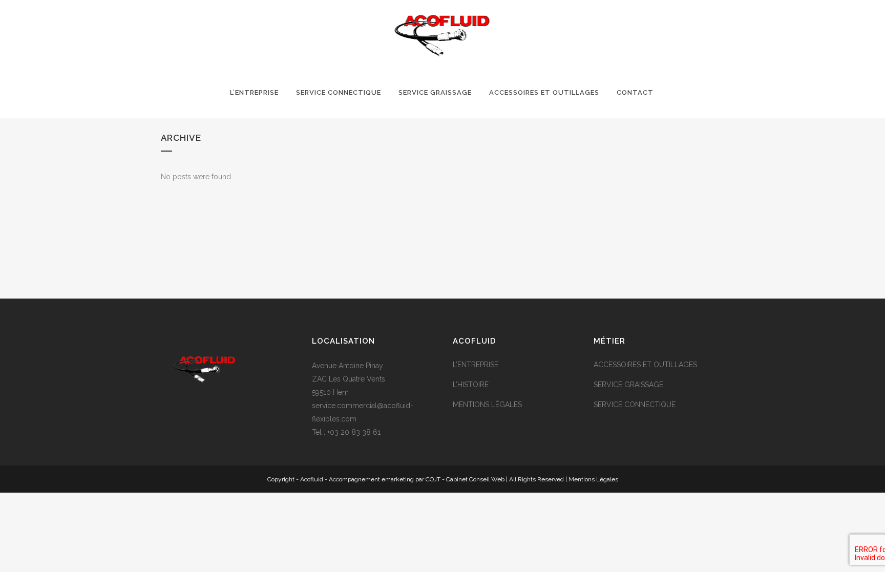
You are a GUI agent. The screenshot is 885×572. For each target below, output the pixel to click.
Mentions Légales (593, 479)
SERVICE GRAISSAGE (628, 384)
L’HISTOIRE (471, 384)
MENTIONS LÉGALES (487, 404)
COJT (433, 479)
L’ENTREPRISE (475, 365)
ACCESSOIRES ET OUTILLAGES (645, 365)
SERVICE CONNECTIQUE (635, 404)
